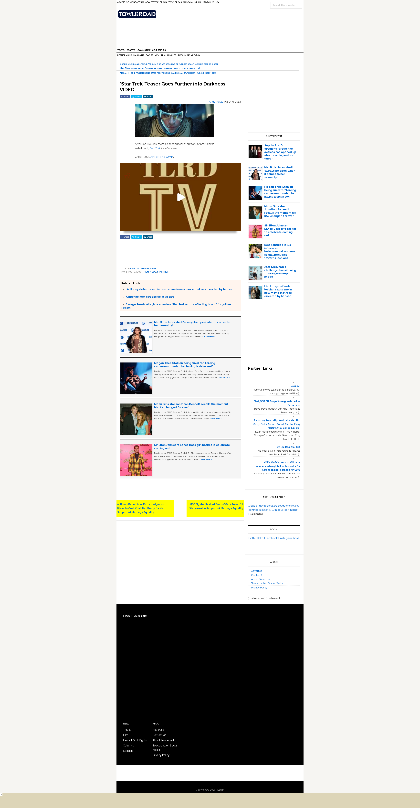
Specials (128, 750)
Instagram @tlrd (289, 538)
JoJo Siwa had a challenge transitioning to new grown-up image (280, 271)
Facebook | (272, 538)
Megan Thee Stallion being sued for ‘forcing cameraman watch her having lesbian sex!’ (168, 72)
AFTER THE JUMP (161, 156)
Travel (127, 729)
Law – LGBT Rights (135, 740)
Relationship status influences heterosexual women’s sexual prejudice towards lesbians (279, 251)
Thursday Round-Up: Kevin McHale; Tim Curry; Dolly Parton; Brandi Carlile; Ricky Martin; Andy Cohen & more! (276, 424)
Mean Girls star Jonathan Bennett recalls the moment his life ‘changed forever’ (280, 211)
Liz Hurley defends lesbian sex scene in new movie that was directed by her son (179, 289)
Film (146, 272)
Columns (128, 745)
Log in (220, 789)
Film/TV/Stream (139, 268)
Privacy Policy (259, 587)
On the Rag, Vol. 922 (288, 447)
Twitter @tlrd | (256, 538)
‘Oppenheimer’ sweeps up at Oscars (150, 296)
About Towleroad (261, 579)
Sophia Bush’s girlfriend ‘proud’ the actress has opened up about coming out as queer (169, 63)
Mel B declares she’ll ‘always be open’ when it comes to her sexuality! (160, 68)
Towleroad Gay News (211, 14)
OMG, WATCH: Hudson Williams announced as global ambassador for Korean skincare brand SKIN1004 (278, 466)
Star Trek (154, 148)
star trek (162, 272)
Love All (295, 386)
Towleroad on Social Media (267, 583)
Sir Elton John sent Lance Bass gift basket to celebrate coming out (280, 230)
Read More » (209, 337)
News (153, 268)
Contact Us (257, 575)
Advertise (256, 570)
